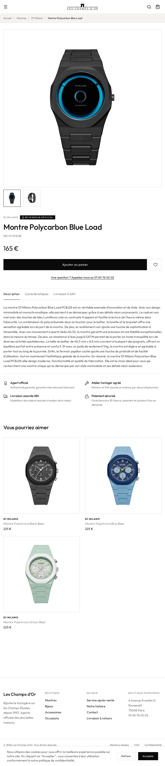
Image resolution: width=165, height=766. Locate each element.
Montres (21, 18)
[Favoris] (156, 264)
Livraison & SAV (64, 294)
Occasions (52, 718)
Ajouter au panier (75, 265)
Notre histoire (96, 706)
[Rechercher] (149, 7)
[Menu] (5, 7)
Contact (92, 712)
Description (11, 294)
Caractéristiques (37, 294)
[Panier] (158, 7)
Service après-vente (100, 700)
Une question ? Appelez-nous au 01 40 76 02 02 (82, 277)
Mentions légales (119, 745)
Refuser (126, 756)
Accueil (7, 18)
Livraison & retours (99, 718)
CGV (136, 745)
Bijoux (49, 706)
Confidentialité (153, 745)
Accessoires (53, 712)
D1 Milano (37, 18)
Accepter (148, 756)
